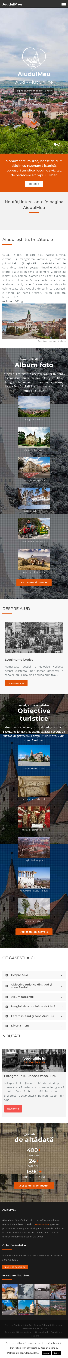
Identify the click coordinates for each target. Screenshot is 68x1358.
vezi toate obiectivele (34, 931)
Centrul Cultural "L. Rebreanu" (48, 1325)
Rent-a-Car (10, 1332)
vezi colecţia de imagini (34, 1185)
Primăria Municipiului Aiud (34, 1329)
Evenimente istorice (19, 659)
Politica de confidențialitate (23, 1352)
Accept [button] (46, 1353)
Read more (13, 1108)
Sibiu (46, 1332)
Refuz (56, 1353)
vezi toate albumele (34, 582)
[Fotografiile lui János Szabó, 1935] (34, 1060)
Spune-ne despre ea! (15, 1266)
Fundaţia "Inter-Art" (23, 1325)
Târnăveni (34, 1336)
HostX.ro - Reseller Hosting (30, 1332)
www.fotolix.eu (42, 1224)
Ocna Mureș (56, 1332)
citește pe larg (16, 683)
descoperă (34, 183)
